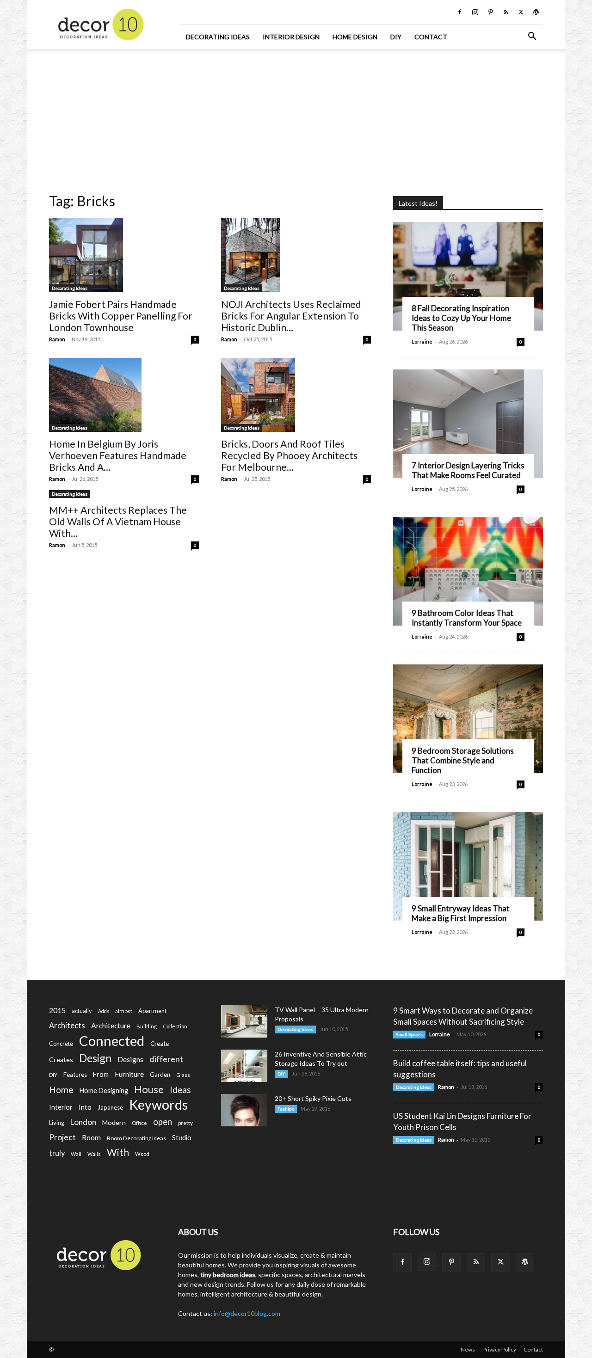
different (166, 1059)
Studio (181, 1138)
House (149, 1089)
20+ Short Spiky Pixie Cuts (313, 1098)
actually (82, 1010)
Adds (103, 1011)
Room (91, 1137)
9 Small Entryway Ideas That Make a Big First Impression (461, 913)
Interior (61, 1107)
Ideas (180, 1090)
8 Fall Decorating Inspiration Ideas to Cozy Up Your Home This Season (461, 317)
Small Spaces (409, 1034)
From (101, 1074)
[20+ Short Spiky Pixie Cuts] (244, 1110)
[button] (532, 37)
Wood (142, 1154)
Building (146, 1026)
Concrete (61, 1043)
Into (85, 1107)
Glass (183, 1075)
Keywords (158, 1105)
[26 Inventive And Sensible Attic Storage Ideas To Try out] (244, 1066)
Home (61, 1089)
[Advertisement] (296, 118)
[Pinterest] (490, 12)
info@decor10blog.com (247, 1313)
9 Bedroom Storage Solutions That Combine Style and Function (463, 760)
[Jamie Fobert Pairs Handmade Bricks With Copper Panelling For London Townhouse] (124, 255)
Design (95, 1058)
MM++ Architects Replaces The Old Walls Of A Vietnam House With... (118, 521)
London (83, 1122)
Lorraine (422, 341)
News (468, 1349)
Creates (61, 1059)
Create (159, 1043)
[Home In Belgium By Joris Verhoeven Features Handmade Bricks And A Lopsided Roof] (124, 395)
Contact (430, 37)
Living (56, 1122)
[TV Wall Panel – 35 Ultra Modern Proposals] (244, 1021)
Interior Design (291, 37)
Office (139, 1123)
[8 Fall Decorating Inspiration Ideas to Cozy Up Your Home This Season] (468, 276)
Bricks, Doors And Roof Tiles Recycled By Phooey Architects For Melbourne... (289, 455)
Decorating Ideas (218, 37)
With (118, 1152)
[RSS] (505, 12)
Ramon (57, 339)
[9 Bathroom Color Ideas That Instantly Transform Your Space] (468, 571)
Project (62, 1137)
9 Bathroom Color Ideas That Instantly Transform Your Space (467, 617)
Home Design (355, 37)
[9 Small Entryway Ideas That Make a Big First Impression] (468, 866)
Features (75, 1074)
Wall (76, 1154)
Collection (175, 1026)
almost (123, 1011)
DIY (395, 37)
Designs (130, 1059)
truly (57, 1153)
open (162, 1122)
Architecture (110, 1025)
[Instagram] (475, 12)
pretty (185, 1123)
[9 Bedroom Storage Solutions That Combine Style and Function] (468, 718)
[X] (521, 12)
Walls (94, 1154)
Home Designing (104, 1090)
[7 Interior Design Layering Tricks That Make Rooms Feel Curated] (468, 423)
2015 (57, 1010)
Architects (67, 1025)
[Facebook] (460, 12)
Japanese (110, 1107)
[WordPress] (536, 12)
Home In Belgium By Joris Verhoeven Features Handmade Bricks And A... (117, 455)
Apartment (152, 1010)
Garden (160, 1074)
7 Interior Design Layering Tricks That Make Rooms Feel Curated (468, 470)
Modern (114, 1122)
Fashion (286, 1109)
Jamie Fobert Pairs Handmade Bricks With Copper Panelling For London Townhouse (120, 315)
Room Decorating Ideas (136, 1138)
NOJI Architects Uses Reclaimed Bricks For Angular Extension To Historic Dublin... (291, 315)
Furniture (129, 1073)
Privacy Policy (499, 1349)
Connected (111, 1040)
